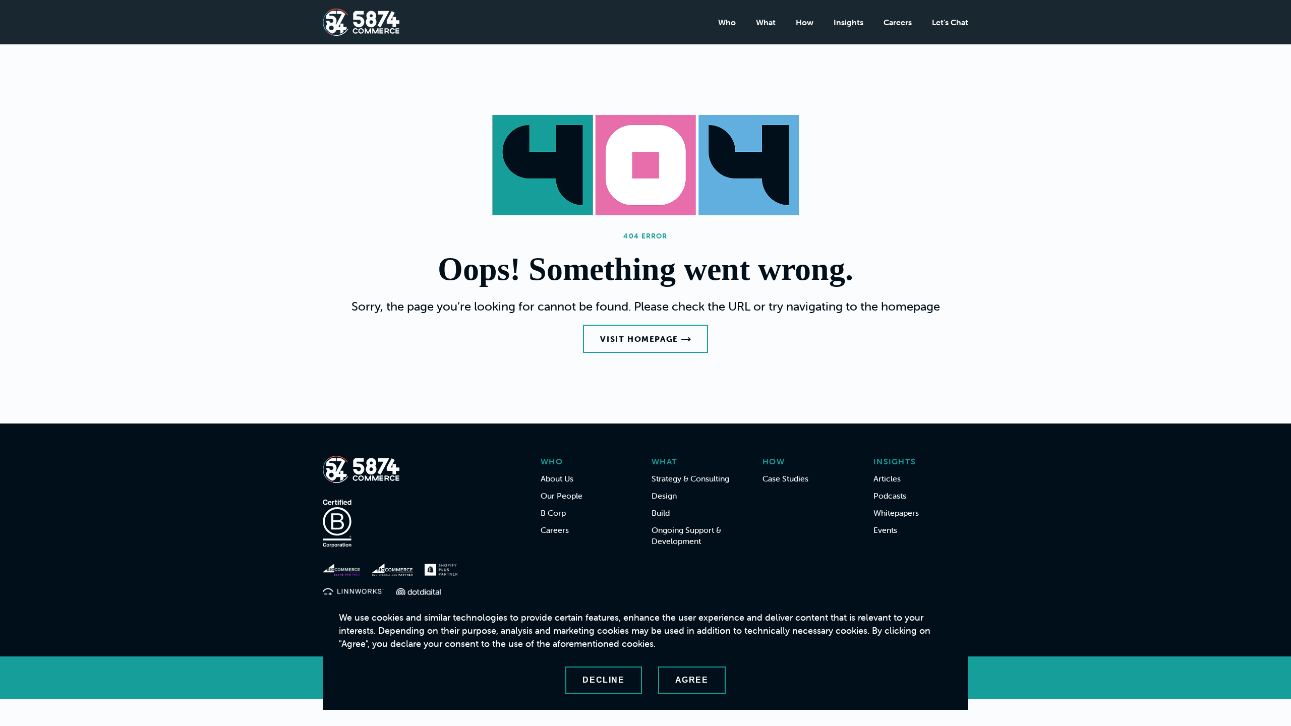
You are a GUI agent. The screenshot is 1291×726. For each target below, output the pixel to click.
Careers (898, 22)
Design (664, 496)
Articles (887, 478)
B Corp (553, 513)
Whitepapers (896, 513)
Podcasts (889, 496)
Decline (603, 680)
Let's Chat (950, 22)
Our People (561, 496)
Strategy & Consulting (690, 478)
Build (661, 513)
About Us (557, 478)
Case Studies (785, 478)
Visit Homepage (639, 339)
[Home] (361, 22)
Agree (692, 680)
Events (885, 530)
